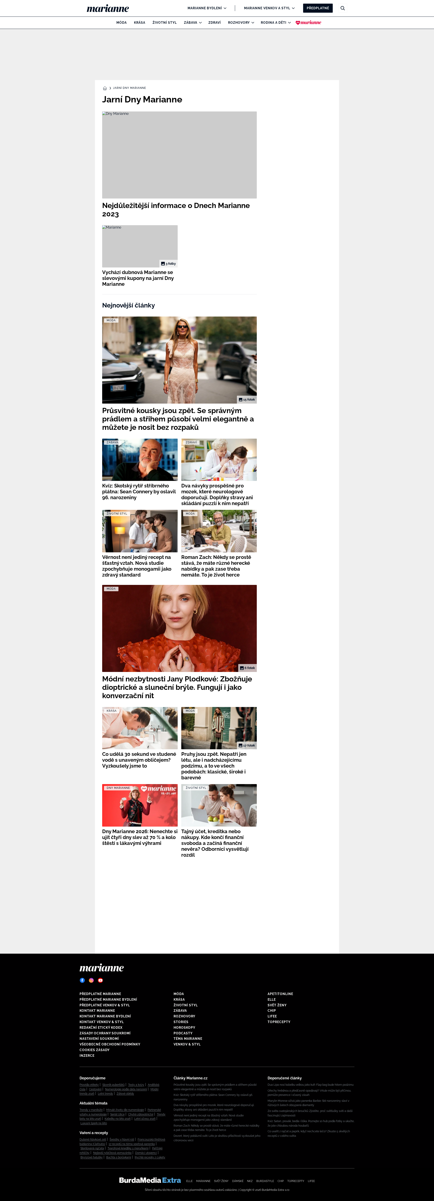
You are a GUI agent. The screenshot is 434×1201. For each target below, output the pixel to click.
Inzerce (87, 1055)
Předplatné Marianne (100, 994)
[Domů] (111, 8)
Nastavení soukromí (99, 1038)
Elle (272, 999)
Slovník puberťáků (113, 1084)
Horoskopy (184, 1027)
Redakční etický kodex (101, 1027)
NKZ (250, 1181)
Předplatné (318, 8)
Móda (121, 22)
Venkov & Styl (187, 1044)
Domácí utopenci (146, 1152)
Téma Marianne (188, 1038)
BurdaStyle (265, 1181)
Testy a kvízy (136, 1084)
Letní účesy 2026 (145, 1118)
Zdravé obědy (125, 1093)
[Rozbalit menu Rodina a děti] (288, 22)
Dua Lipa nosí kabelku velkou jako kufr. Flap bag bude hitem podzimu (311, 1084)
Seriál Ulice (117, 1114)
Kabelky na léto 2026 (118, 1118)
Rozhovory (239, 22)
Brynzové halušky (91, 1157)
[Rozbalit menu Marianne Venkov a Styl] (292, 8)
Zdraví (214, 22)
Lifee (272, 1016)
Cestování (95, 1089)
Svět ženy (277, 1005)
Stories (181, 1022)
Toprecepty (279, 1022)
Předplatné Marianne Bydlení (108, 999)
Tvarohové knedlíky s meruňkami (128, 1148)
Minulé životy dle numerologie (125, 1109)
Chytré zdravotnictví (140, 1114)
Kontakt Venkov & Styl (102, 1022)
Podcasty (183, 1033)
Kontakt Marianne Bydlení (105, 1016)
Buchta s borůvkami (118, 1157)
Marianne (203, 1181)
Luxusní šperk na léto (93, 1123)
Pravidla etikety (89, 1084)
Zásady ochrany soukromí (105, 1033)
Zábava (190, 22)
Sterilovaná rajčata (92, 1148)
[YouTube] (100, 980)
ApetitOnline (280, 994)
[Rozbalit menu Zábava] (199, 22)
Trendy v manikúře (91, 1109)
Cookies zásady (95, 1050)
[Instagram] (91, 980)
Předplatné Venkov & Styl (105, 1005)
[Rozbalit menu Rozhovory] (252, 22)
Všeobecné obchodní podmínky (110, 1044)
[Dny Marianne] (308, 22)
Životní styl (165, 22)
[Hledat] (342, 8)
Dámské (237, 1181)
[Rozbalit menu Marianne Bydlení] (224, 8)
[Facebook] (82, 980)
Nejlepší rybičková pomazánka (112, 1152)
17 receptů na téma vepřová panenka (132, 1144)
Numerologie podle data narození (126, 1089)
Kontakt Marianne (97, 1010)
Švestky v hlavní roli (122, 1139)
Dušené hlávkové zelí (93, 1139)
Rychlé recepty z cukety (150, 1157)
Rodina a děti (273, 22)
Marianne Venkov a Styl (267, 8)
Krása (139, 22)
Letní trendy (105, 1093)
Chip (272, 1010)
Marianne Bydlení (205, 8)
